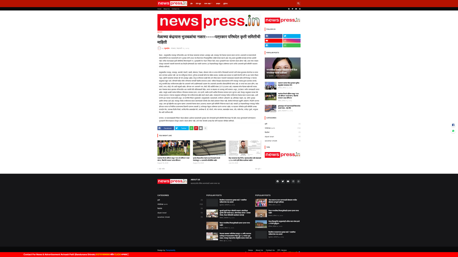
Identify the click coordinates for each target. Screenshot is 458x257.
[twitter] (292, 9)
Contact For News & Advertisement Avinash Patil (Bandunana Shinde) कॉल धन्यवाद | (63, 254)
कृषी (283, 124)
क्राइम (218, 3)
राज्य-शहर (207, 3)
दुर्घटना (225, 3)
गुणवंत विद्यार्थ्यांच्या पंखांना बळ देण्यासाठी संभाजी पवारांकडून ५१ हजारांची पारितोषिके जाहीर (206, 159)
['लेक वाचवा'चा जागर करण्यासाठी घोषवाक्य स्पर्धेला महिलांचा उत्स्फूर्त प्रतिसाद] (261, 203)
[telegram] (273, 45)
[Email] (201, 128)
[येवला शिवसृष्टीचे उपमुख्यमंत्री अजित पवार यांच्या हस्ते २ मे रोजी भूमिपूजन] (261, 224)
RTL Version (282, 250)
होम (191, 3)
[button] (299, 4)
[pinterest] (300, 9)
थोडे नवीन (162, 169)
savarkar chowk (283, 141)
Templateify (170, 250)
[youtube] (296, 9)
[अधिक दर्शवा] (205, 128)
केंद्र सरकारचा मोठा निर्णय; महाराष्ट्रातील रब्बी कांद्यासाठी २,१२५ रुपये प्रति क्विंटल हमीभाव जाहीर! (245, 159)
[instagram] (292, 41)
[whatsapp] (292, 45)
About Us (167, 9)
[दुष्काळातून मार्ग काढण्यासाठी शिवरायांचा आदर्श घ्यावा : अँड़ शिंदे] (270, 109)
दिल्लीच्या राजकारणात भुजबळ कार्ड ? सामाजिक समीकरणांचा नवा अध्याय (233, 201)
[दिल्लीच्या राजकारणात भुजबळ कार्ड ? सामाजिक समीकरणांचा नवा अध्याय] (212, 203)
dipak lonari (283, 137)
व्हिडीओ (283, 132)
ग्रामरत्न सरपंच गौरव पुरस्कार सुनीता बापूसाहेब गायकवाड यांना (288, 84)
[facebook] (289, 9)
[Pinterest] (196, 128)
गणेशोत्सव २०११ (283, 128)
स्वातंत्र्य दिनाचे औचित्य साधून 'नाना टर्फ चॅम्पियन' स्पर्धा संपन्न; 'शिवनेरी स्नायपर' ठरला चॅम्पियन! (173, 159)
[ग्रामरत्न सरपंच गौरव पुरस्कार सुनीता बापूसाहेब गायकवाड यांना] (270, 86)
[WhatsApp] (191, 128)
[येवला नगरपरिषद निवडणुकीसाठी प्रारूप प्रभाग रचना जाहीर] (212, 226)
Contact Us (175, 9)
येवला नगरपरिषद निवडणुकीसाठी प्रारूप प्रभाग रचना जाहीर (235, 224)
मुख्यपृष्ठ (159, 32)
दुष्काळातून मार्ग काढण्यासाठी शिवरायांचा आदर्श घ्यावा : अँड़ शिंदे (289, 107)
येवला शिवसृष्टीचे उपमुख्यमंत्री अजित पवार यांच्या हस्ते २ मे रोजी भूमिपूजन (284, 222)
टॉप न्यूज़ (198, 3)
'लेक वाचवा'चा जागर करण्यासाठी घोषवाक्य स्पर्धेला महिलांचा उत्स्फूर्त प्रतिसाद (282, 201)
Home (159, 9)
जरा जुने (257, 169)
